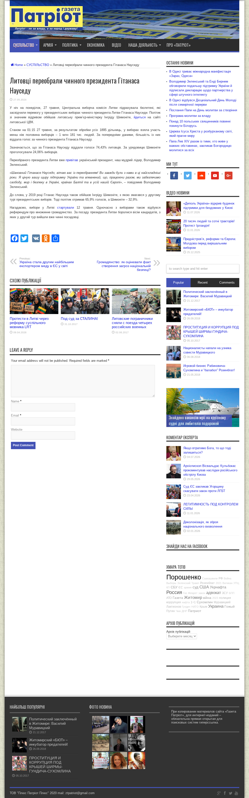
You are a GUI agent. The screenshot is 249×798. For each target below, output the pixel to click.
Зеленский (183, 583)
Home (19, 65)
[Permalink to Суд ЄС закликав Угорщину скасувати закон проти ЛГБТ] (173, 498)
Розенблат (207, 583)
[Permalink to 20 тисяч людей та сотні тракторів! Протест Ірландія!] (173, 232)
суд (195, 587)
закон (201, 593)
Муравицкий (222, 602)
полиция (225, 598)
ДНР (184, 611)
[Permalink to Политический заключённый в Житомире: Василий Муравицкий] (173, 303)
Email (15, 415)
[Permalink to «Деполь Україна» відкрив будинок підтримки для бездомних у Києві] (173, 215)
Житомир (193, 597)
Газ (185, 593)
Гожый (229, 606)
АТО (169, 598)
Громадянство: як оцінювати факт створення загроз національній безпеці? (124, 264)
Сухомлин (205, 602)
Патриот (194, 611)
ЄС (180, 587)
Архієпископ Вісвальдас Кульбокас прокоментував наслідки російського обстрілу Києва (210, 470)
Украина (215, 606)
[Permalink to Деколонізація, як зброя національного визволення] (173, 533)
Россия (174, 592)
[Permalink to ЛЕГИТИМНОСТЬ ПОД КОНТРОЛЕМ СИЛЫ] (173, 516)
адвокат (213, 592)
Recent (203, 282)
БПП (231, 593)
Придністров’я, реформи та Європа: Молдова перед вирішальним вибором (209, 243)
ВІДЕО (116, 45)
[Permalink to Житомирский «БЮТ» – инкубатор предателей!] (173, 321)
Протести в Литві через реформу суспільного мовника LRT (29, 322)
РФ (221, 578)
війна (207, 598)
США (204, 587)
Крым (203, 606)
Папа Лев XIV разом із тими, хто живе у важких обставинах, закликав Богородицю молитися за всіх (200, 145)
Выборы (171, 583)
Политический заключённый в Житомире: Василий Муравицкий (53, 723)
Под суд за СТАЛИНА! (79, 318)
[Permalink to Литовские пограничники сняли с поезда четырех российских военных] (136, 313)
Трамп (195, 583)
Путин (170, 611)
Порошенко (183, 577)
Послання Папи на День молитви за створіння (203, 110)
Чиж (178, 611)
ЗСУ (225, 593)
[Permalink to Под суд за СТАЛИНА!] (85, 313)
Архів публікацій (178, 631)
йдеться (140, 117)
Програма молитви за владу (190, 116)
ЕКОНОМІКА (96, 45)
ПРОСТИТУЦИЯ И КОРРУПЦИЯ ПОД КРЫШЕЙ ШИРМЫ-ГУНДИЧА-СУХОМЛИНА (211, 331)
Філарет (192, 593)
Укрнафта (218, 587)
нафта (186, 602)
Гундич (186, 606)
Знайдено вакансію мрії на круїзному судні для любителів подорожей (197, 420)
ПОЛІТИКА (70, 45)
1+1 (193, 602)
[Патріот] (46, 27)
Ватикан (227, 583)
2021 (219, 583)
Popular (178, 282)
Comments (227, 282)
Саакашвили (210, 578)
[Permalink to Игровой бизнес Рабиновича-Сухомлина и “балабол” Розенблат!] (173, 377)
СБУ (174, 587)
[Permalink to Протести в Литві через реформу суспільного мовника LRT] (34, 313)
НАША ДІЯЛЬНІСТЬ (142, 45)
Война (227, 578)
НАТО (195, 606)
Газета (178, 598)
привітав (72, 160)
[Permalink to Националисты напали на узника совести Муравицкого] (173, 359)
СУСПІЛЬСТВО (23, 45)
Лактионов (173, 606)
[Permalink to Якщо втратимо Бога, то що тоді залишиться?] (173, 459)
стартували (65, 207)
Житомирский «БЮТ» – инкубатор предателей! (48, 742)
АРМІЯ (48, 45)
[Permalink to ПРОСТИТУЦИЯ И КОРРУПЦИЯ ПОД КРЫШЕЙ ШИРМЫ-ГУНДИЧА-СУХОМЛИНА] (173, 339)
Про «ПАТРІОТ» (179, 45)
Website (16, 429)
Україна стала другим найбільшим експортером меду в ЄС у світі (46, 262)
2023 (215, 597)
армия (188, 587)
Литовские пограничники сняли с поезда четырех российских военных (132, 322)
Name (15, 401)
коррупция (173, 602)
